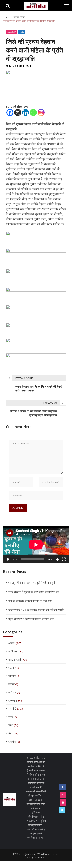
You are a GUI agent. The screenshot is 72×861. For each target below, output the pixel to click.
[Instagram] (41, 112)
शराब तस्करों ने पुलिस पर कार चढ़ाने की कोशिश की (33, 592)
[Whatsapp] (33, 112)
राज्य (10, 717)
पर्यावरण (12, 692)
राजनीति (12, 709)
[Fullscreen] (64, 559)
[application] (36, 544)
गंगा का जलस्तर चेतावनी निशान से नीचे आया (30, 601)
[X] (17, 112)
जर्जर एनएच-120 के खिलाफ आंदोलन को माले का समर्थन (36, 610)
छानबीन (12, 676)
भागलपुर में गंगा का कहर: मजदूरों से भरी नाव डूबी (31, 583)
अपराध (11, 643)
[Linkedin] (25, 112)
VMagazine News (36, 857)
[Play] (8, 559)
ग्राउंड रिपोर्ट (11, 32)
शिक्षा (10, 725)
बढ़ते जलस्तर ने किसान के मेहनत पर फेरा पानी (31, 619)
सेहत (10, 733)
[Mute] (57, 559)
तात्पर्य (11, 684)
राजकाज (12, 700)
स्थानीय (21, 32)
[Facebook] (9, 112)
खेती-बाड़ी (13, 651)
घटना (11, 668)
